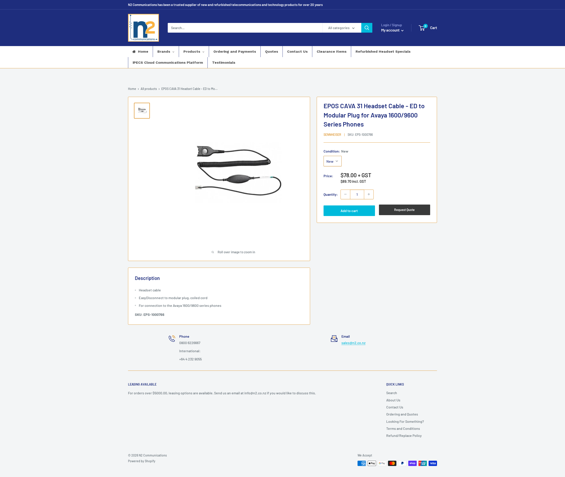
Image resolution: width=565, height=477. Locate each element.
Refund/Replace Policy (404, 435)
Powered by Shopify (141, 461)
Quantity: (331, 194)
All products (149, 89)
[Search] (366, 28)
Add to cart (349, 210)
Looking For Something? (405, 421)
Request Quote (404, 209)
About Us (393, 400)
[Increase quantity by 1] (368, 194)
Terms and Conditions (403, 428)
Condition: (336, 151)
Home (132, 89)
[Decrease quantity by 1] (345, 194)
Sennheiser (332, 134)
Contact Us (394, 407)
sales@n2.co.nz (353, 343)
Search (391, 393)
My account (390, 30)
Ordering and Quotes (402, 414)
